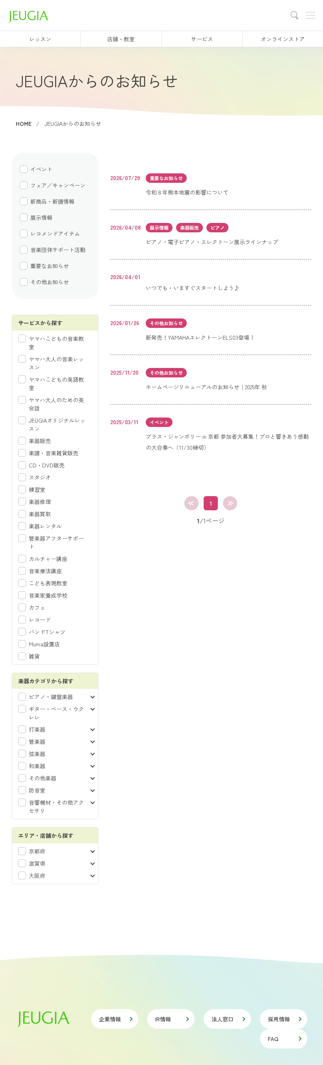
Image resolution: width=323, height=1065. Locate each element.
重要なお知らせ (49, 266)
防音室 (37, 790)
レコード (40, 620)
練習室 (37, 489)
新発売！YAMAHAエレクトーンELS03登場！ (200, 337)
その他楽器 (42, 778)
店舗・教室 (121, 39)
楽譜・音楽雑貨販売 (53, 453)
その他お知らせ (49, 282)
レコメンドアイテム (55, 233)
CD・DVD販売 (47, 465)
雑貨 (34, 656)
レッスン (40, 39)
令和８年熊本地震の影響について (187, 192)
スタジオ (40, 477)
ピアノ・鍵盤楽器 (51, 697)
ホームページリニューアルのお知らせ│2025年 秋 (206, 387)
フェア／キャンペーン (57, 185)
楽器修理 (40, 502)
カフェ (37, 607)
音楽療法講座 (45, 571)
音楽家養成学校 (48, 595)
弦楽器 (37, 754)
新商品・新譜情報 (52, 201)
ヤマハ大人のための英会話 (56, 404)
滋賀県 (37, 863)
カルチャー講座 (48, 559)
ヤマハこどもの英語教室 (56, 383)
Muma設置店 (44, 644)
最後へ (230, 503)
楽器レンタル (45, 526)
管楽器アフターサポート (56, 542)
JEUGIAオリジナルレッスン (57, 424)
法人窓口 (223, 1019)
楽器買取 (40, 514)
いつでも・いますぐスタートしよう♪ (192, 288)
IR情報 (163, 1019)
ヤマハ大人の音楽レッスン (56, 363)
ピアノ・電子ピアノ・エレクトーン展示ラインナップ (212, 242)
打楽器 (37, 729)
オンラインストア (283, 39)
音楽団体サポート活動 (57, 250)
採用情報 (279, 1019)
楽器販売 (40, 441)
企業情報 (110, 1019)
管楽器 (37, 741)
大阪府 (37, 875)
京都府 (37, 851)
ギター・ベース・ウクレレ (56, 713)
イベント (41, 169)
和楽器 (37, 766)
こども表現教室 (48, 583)
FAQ (273, 1039)
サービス (202, 39)
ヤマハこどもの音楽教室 (56, 343)
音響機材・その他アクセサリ (56, 806)
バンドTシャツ (47, 632)
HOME (24, 123)
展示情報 (41, 217)
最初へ (191, 503)
